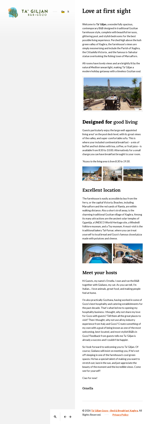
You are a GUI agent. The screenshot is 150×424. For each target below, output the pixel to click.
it (68, 11)
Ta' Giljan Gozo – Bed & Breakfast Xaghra (114, 410)
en (63, 11)
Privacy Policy (120, 414)
